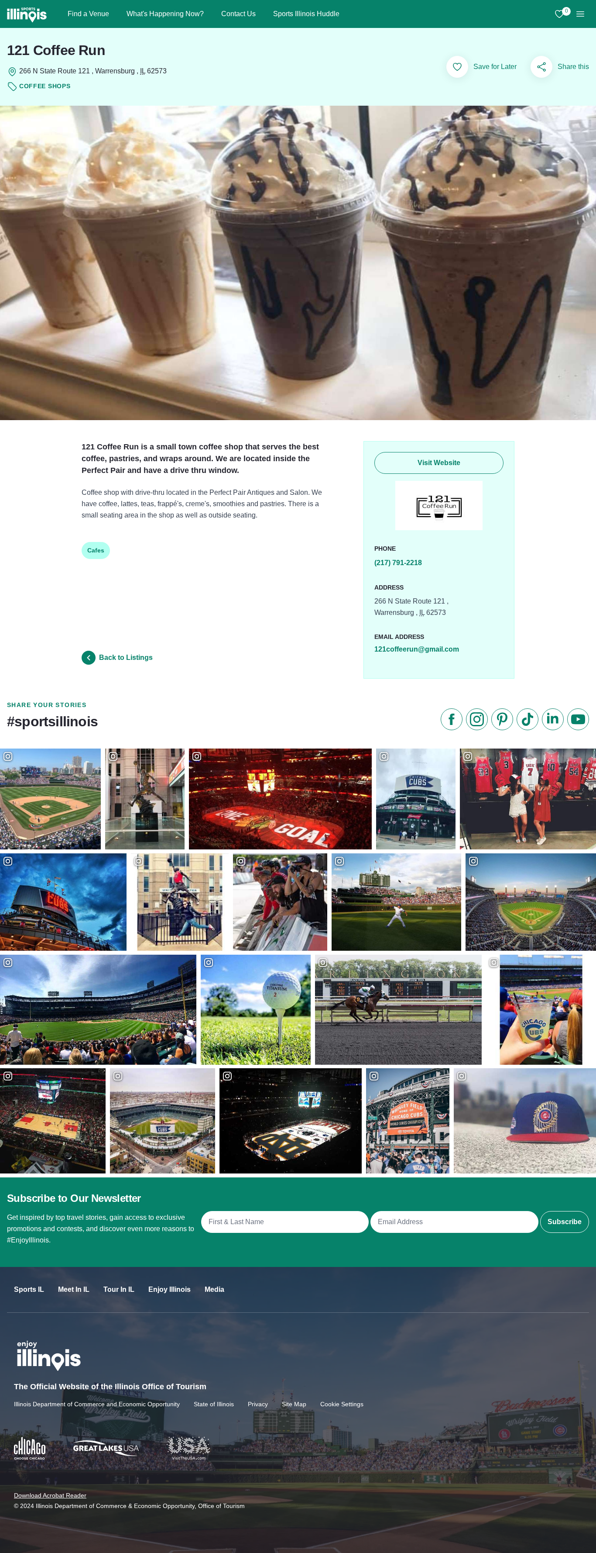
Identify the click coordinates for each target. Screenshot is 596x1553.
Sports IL (29, 1289)
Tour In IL (118, 1289)
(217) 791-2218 (398, 562)
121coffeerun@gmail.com (416, 649)
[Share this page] (541, 67)
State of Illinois (214, 1404)
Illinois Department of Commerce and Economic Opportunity (97, 1404)
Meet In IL (73, 1289)
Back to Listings (126, 657)
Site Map (294, 1404)
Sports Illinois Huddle (306, 13)
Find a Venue (88, 13)
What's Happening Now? (165, 13)
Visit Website (439, 462)
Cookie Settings (341, 1404)
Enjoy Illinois (169, 1289)
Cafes (95, 550)
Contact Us (238, 13)
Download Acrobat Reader (50, 1495)
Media (214, 1289)
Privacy (258, 1404)
